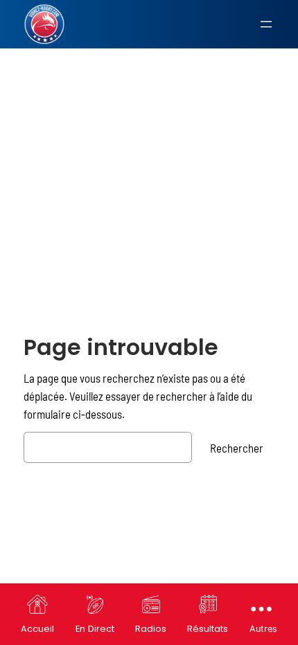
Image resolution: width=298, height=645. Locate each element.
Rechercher (236, 448)
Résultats (207, 629)
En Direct (95, 629)
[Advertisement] (149, 162)
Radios (150, 629)
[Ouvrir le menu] (266, 24)
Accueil (37, 629)
